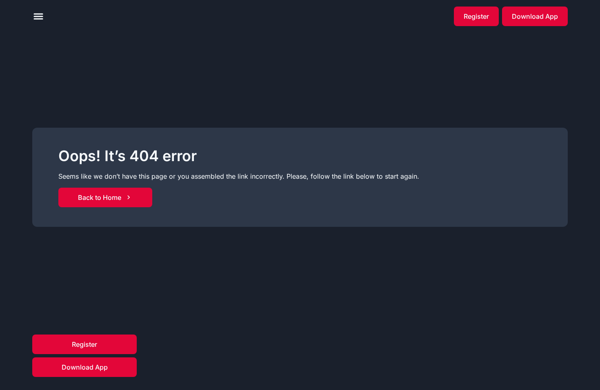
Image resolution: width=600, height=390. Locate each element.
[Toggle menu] (38, 16)
